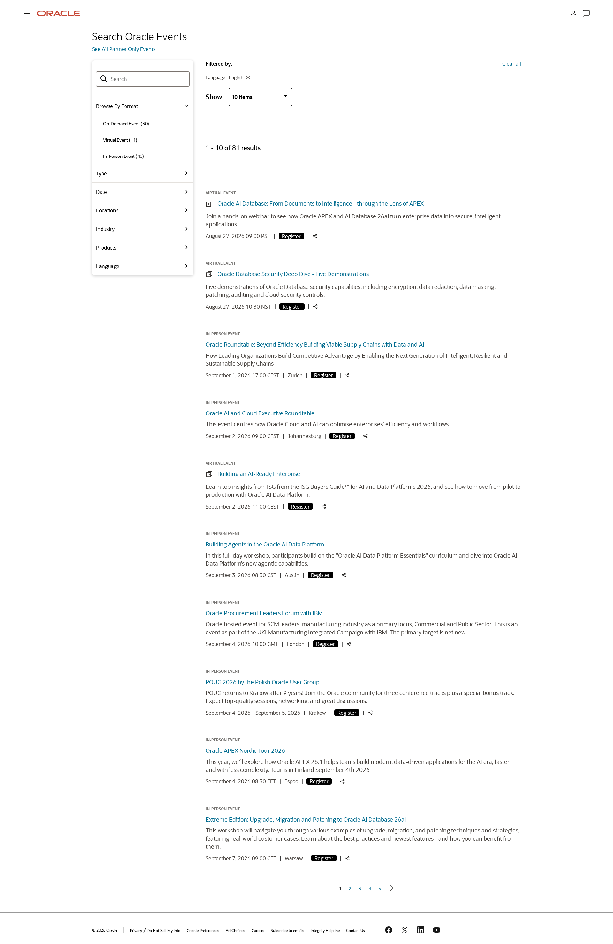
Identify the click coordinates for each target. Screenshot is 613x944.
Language (107, 266)
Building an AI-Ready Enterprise (258, 474)
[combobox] (143, 79)
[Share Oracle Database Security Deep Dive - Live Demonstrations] (315, 307)
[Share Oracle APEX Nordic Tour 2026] (342, 782)
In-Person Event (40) (123, 156)
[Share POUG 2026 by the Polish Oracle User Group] (370, 713)
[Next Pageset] (391, 888)
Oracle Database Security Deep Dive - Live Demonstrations (293, 274)
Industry (105, 228)
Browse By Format (117, 106)
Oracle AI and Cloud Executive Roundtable (260, 413)
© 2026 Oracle (104, 930)
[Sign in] (573, 13)
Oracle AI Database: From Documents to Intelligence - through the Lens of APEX (320, 203)
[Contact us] (586, 13)
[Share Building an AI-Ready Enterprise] (323, 506)
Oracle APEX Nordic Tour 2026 (245, 750)
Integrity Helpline (325, 930)
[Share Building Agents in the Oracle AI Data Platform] (343, 575)
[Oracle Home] (59, 13)
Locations (107, 210)
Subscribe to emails (287, 930)
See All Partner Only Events (123, 49)
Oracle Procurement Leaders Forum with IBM (264, 613)
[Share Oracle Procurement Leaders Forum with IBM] (349, 644)
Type (101, 173)
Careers (258, 930)
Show (214, 96)
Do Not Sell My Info (163, 930)
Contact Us (355, 930)
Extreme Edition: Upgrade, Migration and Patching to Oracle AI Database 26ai (306, 819)
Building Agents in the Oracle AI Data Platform (265, 544)
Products (106, 247)
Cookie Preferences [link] (203, 930)
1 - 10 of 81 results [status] (233, 147)
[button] (27, 13)
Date (101, 191)
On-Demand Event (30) (126, 124)
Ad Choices (235, 930)
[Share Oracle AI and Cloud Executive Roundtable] (365, 436)
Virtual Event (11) (120, 140)
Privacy (136, 930)
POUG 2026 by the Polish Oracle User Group (263, 682)
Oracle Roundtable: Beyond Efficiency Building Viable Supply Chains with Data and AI (315, 344)
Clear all (511, 63)
